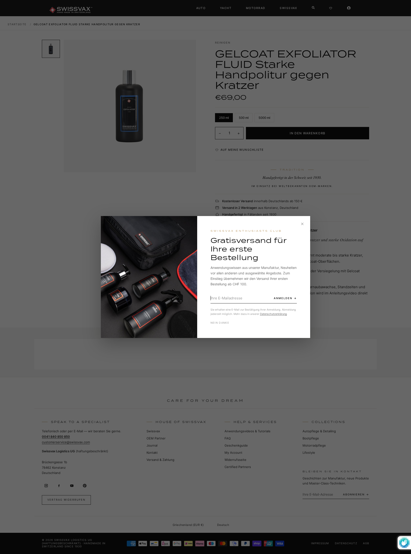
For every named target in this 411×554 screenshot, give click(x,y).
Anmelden (283, 298)
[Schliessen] (302, 223)
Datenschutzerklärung (273, 314)
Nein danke (219, 322)
